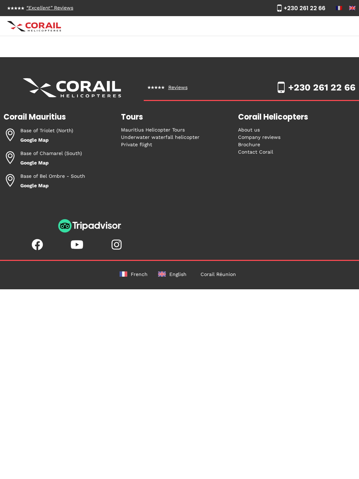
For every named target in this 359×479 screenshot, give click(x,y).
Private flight (136, 144)
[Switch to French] (339, 8)
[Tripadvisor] (89, 231)
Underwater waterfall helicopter (160, 137)
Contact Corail (255, 152)
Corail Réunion (218, 274)
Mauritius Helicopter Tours (153, 130)
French (139, 274)
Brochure (249, 144)
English (178, 274)
